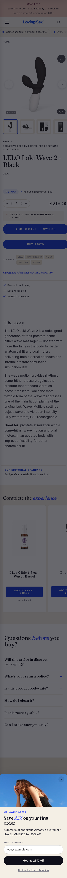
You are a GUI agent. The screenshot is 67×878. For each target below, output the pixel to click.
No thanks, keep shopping (33, 870)
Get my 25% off (33, 860)
